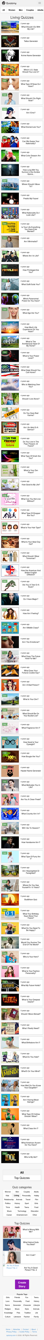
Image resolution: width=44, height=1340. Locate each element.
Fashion (27, 1316)
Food (36, 1207)
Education (34, 1211)
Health (17, 1207)
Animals (19, 1199)
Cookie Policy (24, 1331)
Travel (28, 1199)
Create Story (22, 1284)
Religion (8, 1309)
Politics (8, 1203)
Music (9, 1211)
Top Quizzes (22, 1178)
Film (36, 1199)
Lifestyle (36, 1305)
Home (8, 1329)
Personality (26, 1195)
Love (7, 1301)
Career (9, 1215)
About (34, 1329)
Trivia (8, 1207)
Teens (26, 1207)
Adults (36, 1191)
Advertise (17, 1329)
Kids (7, 1195)
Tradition (27, 1312)
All (3, 10)
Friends (17, 1297)
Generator (17, 1305)
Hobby (36, 1195)
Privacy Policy (11, 1331)
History (17, 1203)
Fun (26, 1297)
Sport (27, 1203)
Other (35, 1215)
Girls (36, 1203)
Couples (30, 10)
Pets (18, 1312)
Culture (7, 1316)
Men (21, 10)
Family (36, 1316)
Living (16, 1195)
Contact (26, 1329)
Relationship (9, 1199)
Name (7, 1305)
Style (27, 1309)
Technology (22, 1211)
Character (27, 1305)
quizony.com (11, 1335)
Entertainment (22, 1215)
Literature (17, 1316)
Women (11, 10)
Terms (35, 1331)
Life (36, 1312)
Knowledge (8, 1312)
